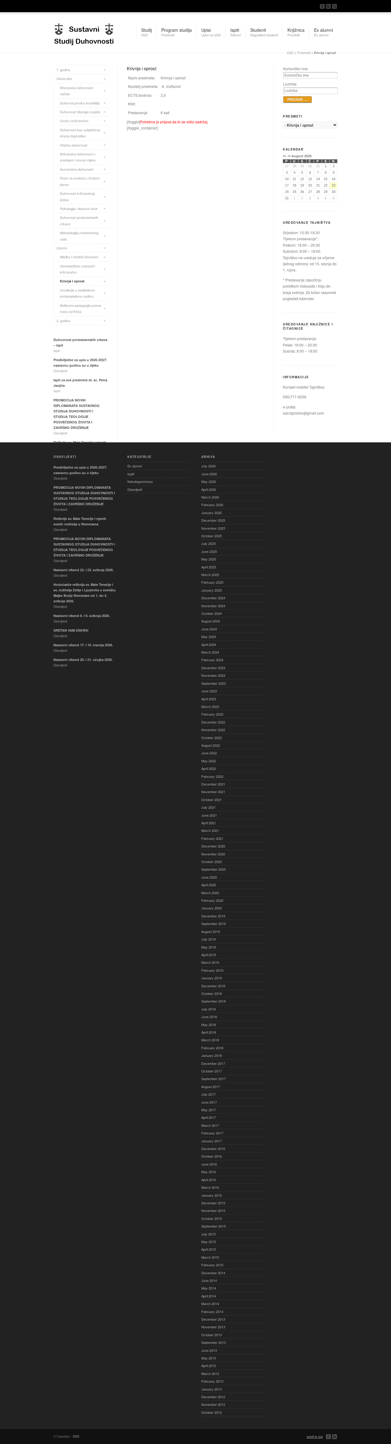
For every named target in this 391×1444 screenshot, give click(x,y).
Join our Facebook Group (322, 6)
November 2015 (213, 1210)
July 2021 (208, 807)
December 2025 (213, 520)
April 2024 (208, 644)
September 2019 (213, 923)
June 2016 (209, 1164)
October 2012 (211, 1412)
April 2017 (208, 1117)
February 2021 (212, 838)
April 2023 (208, 698)
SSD (84, 32)
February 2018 (212, 1047)
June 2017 (209, 1102)
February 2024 (212, 659)
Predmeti (303, 52)
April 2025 (208, 566)
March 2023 (210, 706)
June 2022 (209, 752)
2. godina (63, 320)
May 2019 (208, 947)
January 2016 (211, 1195)
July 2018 (208, 1009)
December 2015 (213, 1202)
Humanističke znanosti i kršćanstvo (77, 268)
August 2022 (210, 745)
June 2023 (209, 690)
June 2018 (209, 1016)
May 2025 (208, 559)
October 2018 (211, 993)
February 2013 (212, 1381)
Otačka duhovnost (73, 145)
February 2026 (212, 504)
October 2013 (211, 1334)
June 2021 (209, 815)
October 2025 (211, 535)
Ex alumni (134, 465)
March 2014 (210, 1303)
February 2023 (212, 714)
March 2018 (210, 1039)
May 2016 (208, 1171)
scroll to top (315, 1437)
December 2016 (213, 1148)
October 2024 (211, 613)
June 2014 (209, 1280)
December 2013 (213, 1319)
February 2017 (212, 1132)
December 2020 (213, 846)
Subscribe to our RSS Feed (328, 6)
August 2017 (210, 1086)
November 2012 (213, 1404)
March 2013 (210, 1373)
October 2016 (211, 1156)
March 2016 (210, 1187)
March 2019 (210, 962)
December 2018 (213, 985)
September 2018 (213, 1001)
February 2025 (212, 582)
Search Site (334, 6)
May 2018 (208, 1024)
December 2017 (213, 1063)
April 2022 (208, 768)
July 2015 (208, 1234)
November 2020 (213, 853)
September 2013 (213, 1342)
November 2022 (213, 729)
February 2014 (212, 1311)
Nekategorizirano (140, 481)
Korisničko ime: (296, 68)
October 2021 (211, 799)
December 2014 (213, 1272)
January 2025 (211, 590)
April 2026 (208, 489)
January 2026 (211, 512)
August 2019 (210, 931)
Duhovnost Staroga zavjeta (80, 111)
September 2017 (213, 1078)
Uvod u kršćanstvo (74, 120)
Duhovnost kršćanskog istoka (77, 196)
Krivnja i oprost (72, 281)
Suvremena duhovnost (76, 169)
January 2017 (211, 1140)
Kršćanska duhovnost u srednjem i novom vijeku (78, 156)
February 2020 (212, 900)
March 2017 (210, 1125)
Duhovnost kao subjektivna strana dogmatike (80, 132)
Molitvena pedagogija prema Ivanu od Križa (80, 308)
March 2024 (210, 652)
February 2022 (212, 776)
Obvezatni (64, 78)
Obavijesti (134, 489)
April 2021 (208, 822)
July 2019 (208, 939)
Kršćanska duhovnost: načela (76, 90)
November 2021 (213, 791)
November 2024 (213, 605)
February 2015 (212, 1264)
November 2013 (213, 1326)
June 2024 (209, 628)
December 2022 (213, 722)
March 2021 (210, 830)
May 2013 (208, 1357)
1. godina (63, 69)
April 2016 (208, 1179)
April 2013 (208, 1365)
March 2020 (210, 892)
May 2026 (208, 481)
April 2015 (208, 1249)
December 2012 (213, 1396)
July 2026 (208, 465)
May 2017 (208, 1109)
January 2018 (211, 1055)
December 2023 (213, 667)
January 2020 (211, 907)
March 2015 (210, 1257)
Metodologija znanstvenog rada (79, 235)
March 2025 (210, 574)
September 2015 (213, 1226)
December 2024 (213, 597)
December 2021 (213, 784)
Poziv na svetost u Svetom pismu (80, 181)
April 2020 (208, 884)
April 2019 (208, 954)
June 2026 (209, 473)
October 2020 (211, 861)
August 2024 (210, 621)
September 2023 (213, 683)
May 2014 (208, 1288)
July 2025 (208, 543)
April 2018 (208, 1032)
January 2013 (211, 1389)
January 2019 (211, 977)
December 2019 (213, 915)
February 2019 (212, 970)
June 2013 (209, 1350)
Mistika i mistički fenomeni (79, 256)
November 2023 (213, 675)
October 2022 (211, 737)
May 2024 (208, 636)
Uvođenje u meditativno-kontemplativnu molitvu (78, 293)
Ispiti (130, 473)
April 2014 (208, 1295)
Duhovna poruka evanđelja (80, 102)
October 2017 (211, 1070)
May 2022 (208, 760)
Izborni (62, 247)
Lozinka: (290, 83)
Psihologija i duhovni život (78, 208)
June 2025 (209, 551)
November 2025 (213, 528)
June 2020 (209, 877)
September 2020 (213, 869)
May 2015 (208, 1241)
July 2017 (208, 1094)
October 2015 (211, 1218)
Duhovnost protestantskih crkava (79, 220)
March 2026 (210, 497)
